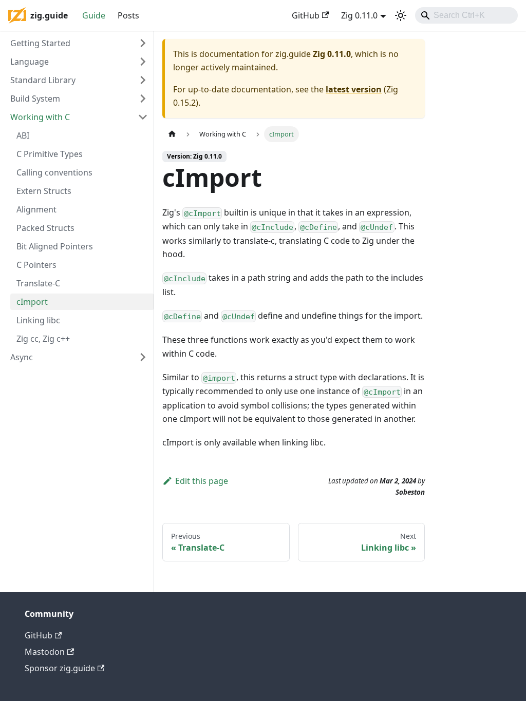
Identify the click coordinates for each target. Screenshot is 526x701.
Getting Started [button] (40, 43)
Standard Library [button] (43, 80)
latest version (354, 89)
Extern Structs (43, 191)
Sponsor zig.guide (60, 668)
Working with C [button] (40, 117)
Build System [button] (35, 98)
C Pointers (36, 264)
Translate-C (38, 283)
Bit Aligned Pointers (54, 246)
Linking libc (38, 320)
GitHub (306, 15)
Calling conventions (54, 172)
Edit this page (201, 480)
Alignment (36, 209)
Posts (128, 15)
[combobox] (466, 15)
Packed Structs (45, 227)
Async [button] (21, 357)
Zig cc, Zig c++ (43, 338)
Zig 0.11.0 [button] (359, 15)
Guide (93, 15)
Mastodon (45, 651)
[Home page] (172, 134)
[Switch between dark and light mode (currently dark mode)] (400, 15)
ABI (22, 135)
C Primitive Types (49, 154)
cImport (32, 301)
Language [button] (29, 61)
